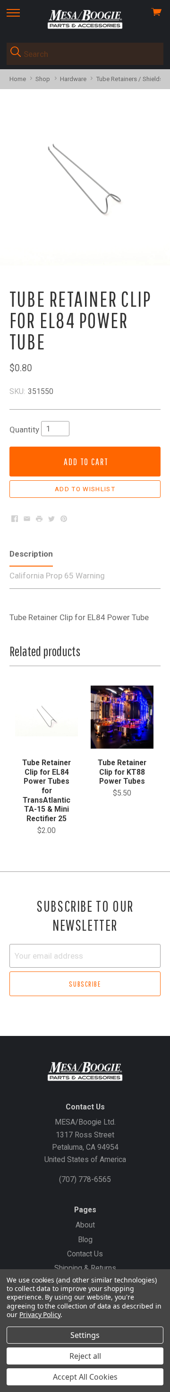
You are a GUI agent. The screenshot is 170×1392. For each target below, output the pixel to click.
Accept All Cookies (85, 1377)
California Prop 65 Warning (57, 575)
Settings (85, 1335)
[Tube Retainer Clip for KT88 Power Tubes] (122, 717)
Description (31, 554)
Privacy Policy (39, 1314)
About (85, 1224)
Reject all (85, 1356)
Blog (85, 1239)
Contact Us (85, 1253)
